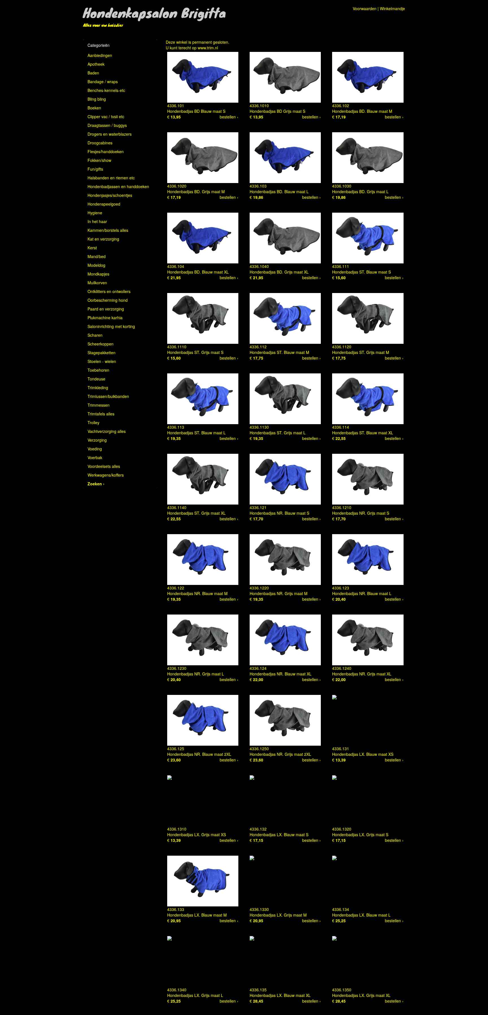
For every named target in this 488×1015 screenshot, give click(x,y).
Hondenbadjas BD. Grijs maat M (196, 191)
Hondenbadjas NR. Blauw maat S (279, 513)
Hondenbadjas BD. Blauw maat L (279, 191)
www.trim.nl (208, 47)
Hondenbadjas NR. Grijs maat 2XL (280, 754)
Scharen (95, 335)
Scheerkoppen (101, 344)
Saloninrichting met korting (111, 326)
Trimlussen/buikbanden (108, 396)
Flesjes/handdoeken (106, 151)
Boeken (94, 108)
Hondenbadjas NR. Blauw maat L (361, 593)
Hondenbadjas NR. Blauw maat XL (280, 674)
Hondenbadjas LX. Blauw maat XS (362, 754)
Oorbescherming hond (108, 300)
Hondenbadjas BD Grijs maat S (277, 111)
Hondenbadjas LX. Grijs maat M (278, 915)
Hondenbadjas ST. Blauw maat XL (362, 432)
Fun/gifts (95, 169)
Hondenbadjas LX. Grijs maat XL (361, 995)
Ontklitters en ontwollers (109, 291)
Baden (93, 73)
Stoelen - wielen (102, 361)
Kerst (92, 247)
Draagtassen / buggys (107, 125)
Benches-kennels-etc (106, 90)
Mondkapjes (98, 274)
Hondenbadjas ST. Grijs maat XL (196, 513)
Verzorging (97, 440)
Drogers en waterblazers (110, 134)
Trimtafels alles (101, 414)
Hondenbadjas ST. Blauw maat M (279, 352)
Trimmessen (99, 405)
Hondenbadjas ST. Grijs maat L (278, 432)
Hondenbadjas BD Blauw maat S (196, 111)
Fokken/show (99, 160)
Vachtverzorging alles (107, 431)
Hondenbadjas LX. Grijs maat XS (196, 834)
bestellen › (229, 117)
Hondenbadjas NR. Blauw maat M (197, 593)
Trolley (93, 422)
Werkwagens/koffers (106, 475)
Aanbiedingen (100, 55)
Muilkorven (97, 282)
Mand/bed (97, 256)
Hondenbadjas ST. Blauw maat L (196, 432)
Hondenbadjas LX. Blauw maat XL (280, 995)
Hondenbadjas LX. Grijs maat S (360, 834)
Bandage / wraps (103, 81)
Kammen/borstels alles (108, 230)
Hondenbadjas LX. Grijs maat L (195, 995)
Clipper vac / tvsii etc (106, 116)
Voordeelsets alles (104, 466)
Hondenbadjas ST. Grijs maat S (195, 352)
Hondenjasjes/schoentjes (110, 195)
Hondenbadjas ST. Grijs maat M (360, 352)
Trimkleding (98, 387)
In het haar (97, 221)
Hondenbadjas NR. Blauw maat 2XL (199, 754)
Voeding (95, 449)
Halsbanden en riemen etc (111, 177)
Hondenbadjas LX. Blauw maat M (197, 915)
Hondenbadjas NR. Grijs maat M (279, 593)
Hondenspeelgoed (104, 204)
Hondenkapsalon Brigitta (154, 12)
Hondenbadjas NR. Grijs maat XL (361, 674)
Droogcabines (100, 143)
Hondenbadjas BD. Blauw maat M (362, 111)
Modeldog (96, 265)
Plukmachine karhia (105, 317)
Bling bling (97, 99)
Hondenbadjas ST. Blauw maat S (361, 272)
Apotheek (96, 64)
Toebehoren (98, 370)
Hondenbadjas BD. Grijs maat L (360, 191)
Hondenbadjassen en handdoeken (118, 186)
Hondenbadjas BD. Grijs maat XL (279, 272)
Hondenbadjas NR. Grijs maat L (195, 674)
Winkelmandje (392, 8)
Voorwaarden (364, 8)
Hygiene (95, 212)
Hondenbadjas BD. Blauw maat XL (198, 272)
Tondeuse (96, 379)
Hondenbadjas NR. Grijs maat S (360, 513)
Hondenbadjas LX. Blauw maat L (361, 915)
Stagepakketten (102, 352)
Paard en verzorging (106, 309)
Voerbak (95, 457)
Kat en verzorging (103, 239)
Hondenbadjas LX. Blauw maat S (279, 834)
